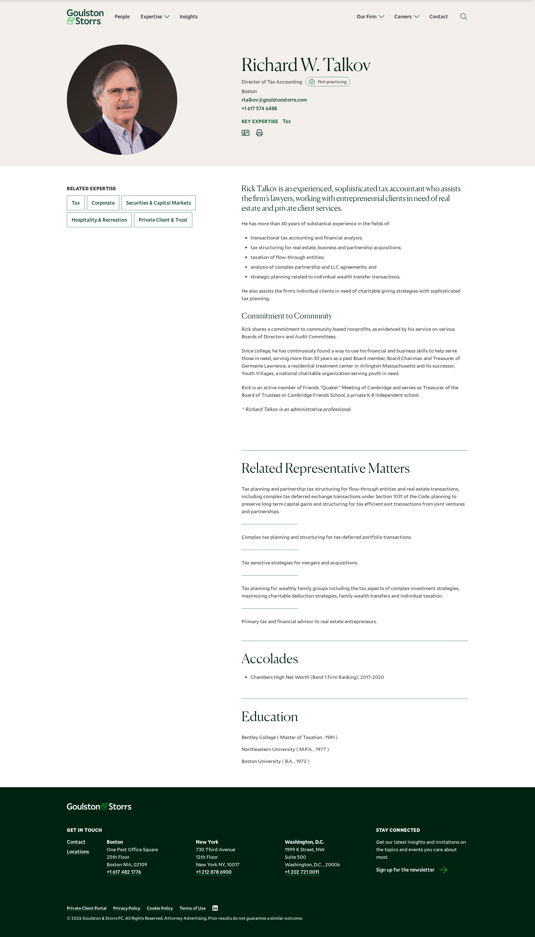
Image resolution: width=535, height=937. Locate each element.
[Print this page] (259, 132)
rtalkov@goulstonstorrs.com (274, 99)
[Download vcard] (245, 133)
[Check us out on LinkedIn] (215, 908)
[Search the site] (463, 16)
